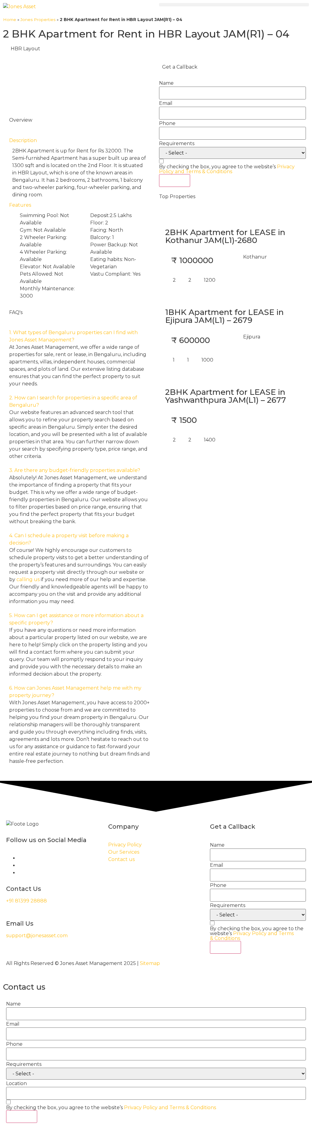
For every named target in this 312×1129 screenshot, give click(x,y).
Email (165, 103)
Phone (167, 123)
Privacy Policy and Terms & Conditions (227, 169)
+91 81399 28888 (26, 901)
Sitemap (150, 963)
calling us (28, 579)
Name (166, 83)
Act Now (174, 180)
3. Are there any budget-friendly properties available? (74, 470)
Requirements (176, 143)
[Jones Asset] (19, 6)
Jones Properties (37, 19)
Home (9, 19)
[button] (234, 4)
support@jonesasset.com (37, 935)
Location (16, 1083)
